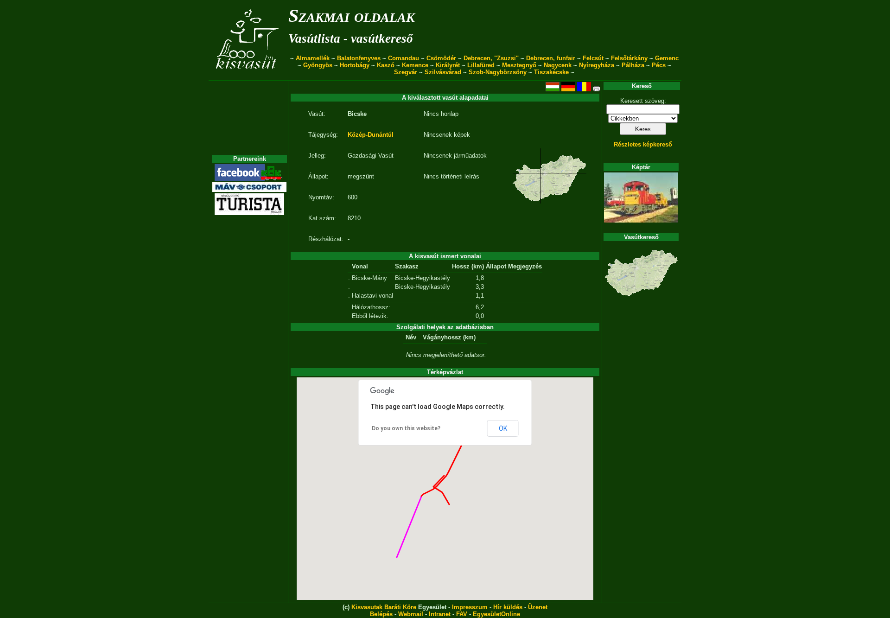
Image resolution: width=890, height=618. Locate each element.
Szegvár (405, 72)
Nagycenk (558, 65)
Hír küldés (507, 607)
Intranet (440, 614)
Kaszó (385, 65)
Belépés (381, 614)
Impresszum (470, 607)
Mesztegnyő (519, 65)
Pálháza (633, 65)
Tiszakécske (551, 72)
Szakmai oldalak (351, 15)
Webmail (410, 614)
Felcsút (593, 58)
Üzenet (537, 607)
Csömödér (441, 58)
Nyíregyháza (596, 65)
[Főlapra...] (248, 75)
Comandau (403, 58)
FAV (461, 614)
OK (503, 428)
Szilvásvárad (443, 72)
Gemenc (667, 58)
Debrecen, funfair (550, 58)
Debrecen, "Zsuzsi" (491, 58)
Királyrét (448, 65)
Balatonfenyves (359, 58)
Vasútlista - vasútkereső (350, 38)
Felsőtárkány (629, 58)
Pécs (659, 65)
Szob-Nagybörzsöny (498, 72)
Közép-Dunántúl (371, 134)
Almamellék (313, 58)
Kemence (415, 65)
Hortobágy (354, 65)
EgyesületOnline (496, 614)
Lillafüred (481, 65)
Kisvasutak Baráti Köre (383, 607)
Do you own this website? (406, 428)
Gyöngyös (317, 65)
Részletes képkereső (643, 144)
